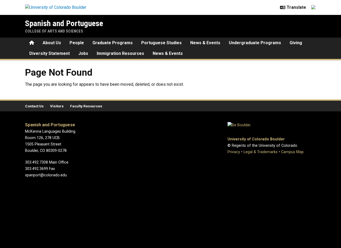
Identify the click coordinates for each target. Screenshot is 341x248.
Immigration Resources (120, 53)
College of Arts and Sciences (54, 31)
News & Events (205, 42)
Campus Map (292, 152)
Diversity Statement (49, 53)
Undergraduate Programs (255, 42)
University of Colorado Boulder (256, 139)
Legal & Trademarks (260, 152)
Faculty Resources (86, 106)
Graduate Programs (112, 42)
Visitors (57, 106)
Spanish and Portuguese (64, 23)
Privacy (234, 152)
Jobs (83, 53)
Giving (296, 42)
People (77, 42)
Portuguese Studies (161, 42)
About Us (52, 42)
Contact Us (34, 106)
